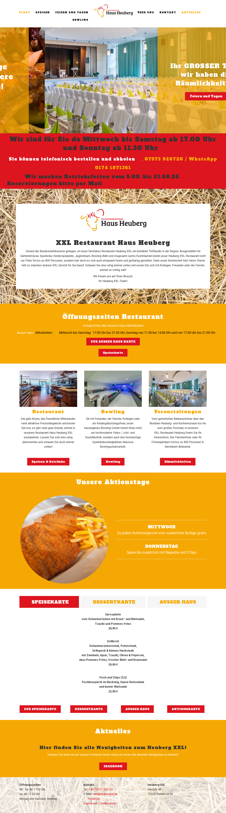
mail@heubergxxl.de (105, 794)
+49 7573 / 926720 (101, 789)
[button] (4, 80)
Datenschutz (108, 803)
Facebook (93, 798)
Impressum (91, 803)
